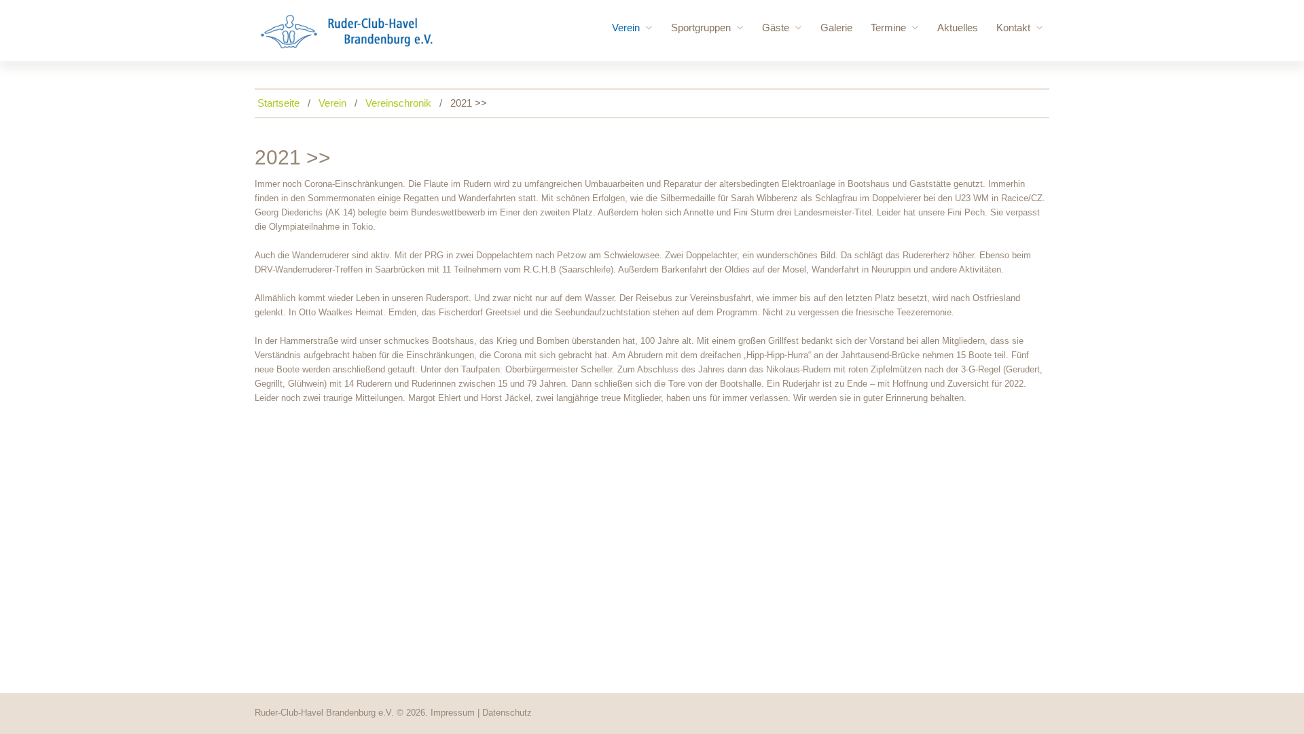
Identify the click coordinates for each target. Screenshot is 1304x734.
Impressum (453, 712)
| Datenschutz (504, 712)
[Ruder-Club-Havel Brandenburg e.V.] (346, 31)
